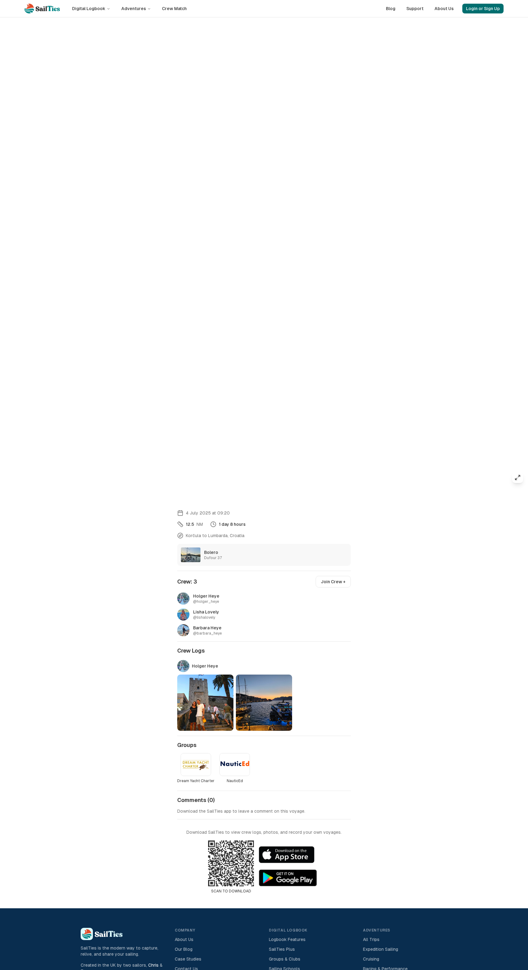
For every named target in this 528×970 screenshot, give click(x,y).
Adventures (133, 8)
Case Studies (188, 959)
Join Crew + (333, 581)
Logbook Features (287, 939)
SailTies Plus (282, 949)
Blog (390, 8)
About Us (444, 8)
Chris (153, 965)
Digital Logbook (88, 8)
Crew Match (174, 8)
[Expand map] (517, 477)
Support (415, 8)
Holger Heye (205, 666)
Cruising (371, 959)
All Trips (371, 939)
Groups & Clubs (284, 959)
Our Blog (184, 949)
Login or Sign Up (483, 8)
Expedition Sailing (380, 949)
